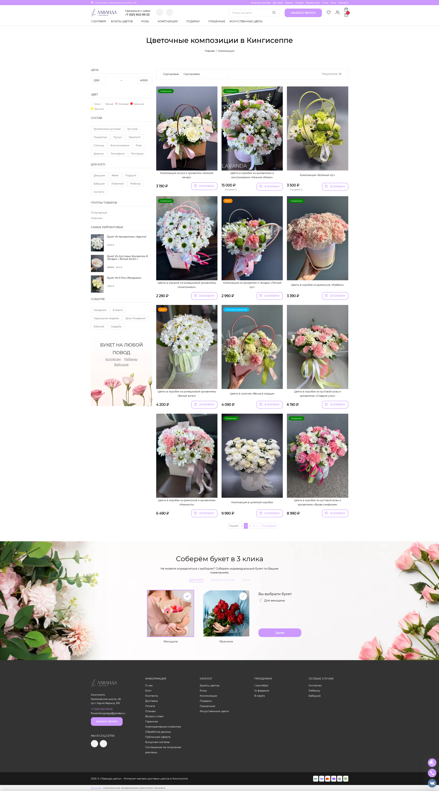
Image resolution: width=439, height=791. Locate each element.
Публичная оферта (157, 737)
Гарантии (151, 721)
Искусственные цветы (246, 21)
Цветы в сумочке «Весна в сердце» (252, 393)
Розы (145, 21)
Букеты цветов (122, 21)
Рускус (118, 137)
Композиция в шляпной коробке (252, 502)
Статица (99, 145)
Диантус (99, 153)
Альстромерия (119, 145)
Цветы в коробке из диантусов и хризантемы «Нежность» (187, 502)
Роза (138, 145)
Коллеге (99, 191)
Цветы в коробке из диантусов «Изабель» (317, 284)
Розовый (123, 104)
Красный (138, 104)
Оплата (289, 2)
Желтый (99, 109)
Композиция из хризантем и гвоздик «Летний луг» (252, 285)
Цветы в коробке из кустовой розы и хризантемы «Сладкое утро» (317, 393)
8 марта (118, 310)
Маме (115, 175)
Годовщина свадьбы (106, 318)
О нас (326, 2)
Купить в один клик (186, 166)
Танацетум (100, 137)
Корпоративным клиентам (163, 726)
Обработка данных (158, 731)
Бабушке (99, 183)
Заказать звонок (106, 721)
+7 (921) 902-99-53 (137, 14)
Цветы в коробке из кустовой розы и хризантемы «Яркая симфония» (317, 502)
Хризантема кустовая (107, 129)
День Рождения (136, 318)
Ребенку (135, 183)
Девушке (99, 175)
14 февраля (261, 690)
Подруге (130, 175)
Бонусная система (260, 2)
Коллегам (113, 359)
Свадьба (116, 326)
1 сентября (98, 21)
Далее (279, 632)
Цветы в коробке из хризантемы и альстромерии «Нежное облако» (252, 175)
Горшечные (216, 21)
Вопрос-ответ (313, 2)
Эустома (132, 129)
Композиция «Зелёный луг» (317, 175)
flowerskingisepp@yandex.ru (108, 713)
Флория (96, 787)
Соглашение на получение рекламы (163, 750)
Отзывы (299, 2)
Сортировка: (171, 74)
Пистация (137, 153)
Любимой (117, 183)
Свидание (100, 310)
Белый (109, 104)
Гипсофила (117, 153)
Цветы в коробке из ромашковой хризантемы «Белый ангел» (187, 393)
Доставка (278, 2)
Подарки (193, 21)
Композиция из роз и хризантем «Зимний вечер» (186, 175)
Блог (333, 2)
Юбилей (99, 326)
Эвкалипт (135, 137)
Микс (97, 104)
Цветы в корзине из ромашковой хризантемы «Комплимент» (187, 285)
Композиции (168, 21)
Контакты (343, 2)
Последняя (269, 525)
